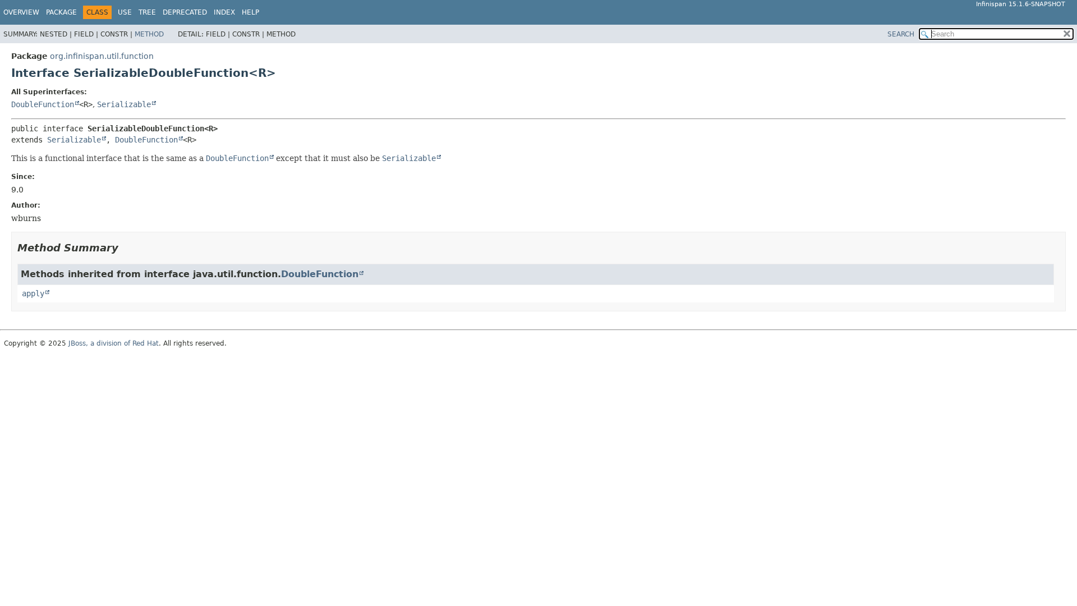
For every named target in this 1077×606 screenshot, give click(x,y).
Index (224, 12)
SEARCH (900, 34)
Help (250, 12)
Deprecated (185, 12)
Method (149, 34)
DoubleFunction (42, 104)
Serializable (124, 104)
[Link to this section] (126, 248)
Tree (147, 12)
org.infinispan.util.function (102, 56)
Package (61, 12)
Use (125, 12)
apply (33, 293)
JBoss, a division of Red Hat (113, 343)
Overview (21, 12)
